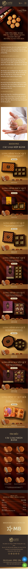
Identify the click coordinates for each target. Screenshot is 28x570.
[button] (1, 528)
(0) (21, 3)
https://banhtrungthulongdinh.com (15, 563)
